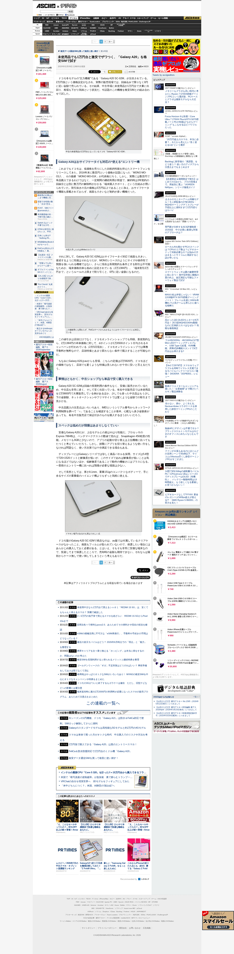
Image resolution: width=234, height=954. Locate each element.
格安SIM (50, 21)
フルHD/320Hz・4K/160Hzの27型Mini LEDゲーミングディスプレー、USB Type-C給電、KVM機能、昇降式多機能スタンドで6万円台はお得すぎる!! (182, 345)
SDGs (118, 21)
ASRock (84, 28)
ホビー (104, 18)
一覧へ (195, 697)
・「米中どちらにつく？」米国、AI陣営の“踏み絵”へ (43, 322)
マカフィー (47, 34)
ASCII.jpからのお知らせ (163, 697)
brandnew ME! (84, 34)
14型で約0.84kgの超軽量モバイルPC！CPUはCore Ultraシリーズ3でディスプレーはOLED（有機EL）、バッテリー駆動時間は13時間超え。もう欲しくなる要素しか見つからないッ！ (182, 478)
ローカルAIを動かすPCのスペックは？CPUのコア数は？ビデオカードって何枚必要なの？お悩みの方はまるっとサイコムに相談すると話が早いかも (182, 252)
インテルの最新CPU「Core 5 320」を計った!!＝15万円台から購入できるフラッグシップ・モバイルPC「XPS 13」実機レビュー (129, 772)
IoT (47, 18)
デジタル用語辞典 (113, 918)
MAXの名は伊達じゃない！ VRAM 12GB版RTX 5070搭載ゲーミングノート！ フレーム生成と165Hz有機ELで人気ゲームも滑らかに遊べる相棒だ (182, 300)
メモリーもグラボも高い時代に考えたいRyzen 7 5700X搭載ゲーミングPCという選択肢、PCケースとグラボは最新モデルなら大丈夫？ (182, 96)
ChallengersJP (144, 21)
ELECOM (46, 28)
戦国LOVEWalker (167, 921)
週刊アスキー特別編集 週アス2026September (44, 347)
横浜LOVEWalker (94, 921)
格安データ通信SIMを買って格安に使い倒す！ (80, 51)
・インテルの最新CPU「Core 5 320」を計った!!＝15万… (43, 297)
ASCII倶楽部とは (46, 337)
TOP (68, 899)
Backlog (111, 31)
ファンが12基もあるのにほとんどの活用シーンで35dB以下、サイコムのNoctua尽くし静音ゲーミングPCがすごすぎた (182, 455)
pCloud (93, 34)
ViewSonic (102, 28)
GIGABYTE (74, 28)
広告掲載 (147, 928)
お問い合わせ (135, 928)
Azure (74, 31)
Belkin (111, 28)
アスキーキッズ (39, 21)
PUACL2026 (133, 21)
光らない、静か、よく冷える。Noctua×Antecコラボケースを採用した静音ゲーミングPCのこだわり (181, 407)
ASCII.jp (45, 6)
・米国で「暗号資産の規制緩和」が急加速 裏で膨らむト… (43, 306)
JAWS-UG (85, 905)
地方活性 (124, 21)
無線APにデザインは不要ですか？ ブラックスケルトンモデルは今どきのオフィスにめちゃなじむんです (183, 432)
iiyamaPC (65, 25)
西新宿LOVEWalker (109, 921)
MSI (93, 25)
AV (119, 18)
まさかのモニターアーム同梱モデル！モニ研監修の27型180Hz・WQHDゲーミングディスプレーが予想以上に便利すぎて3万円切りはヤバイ (182, 205)
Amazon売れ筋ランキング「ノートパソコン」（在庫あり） (43, 46)
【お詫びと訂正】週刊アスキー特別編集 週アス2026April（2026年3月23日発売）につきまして (176, 708)
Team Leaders (112, 915)
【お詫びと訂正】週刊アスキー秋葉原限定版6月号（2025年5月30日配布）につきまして (176, 714)
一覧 (104, 72)
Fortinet (121, 31)
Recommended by (129, 879)
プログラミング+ (108, 21)
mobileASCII (125, 918)
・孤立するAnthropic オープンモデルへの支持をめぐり (44, 330)
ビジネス (55, 18)
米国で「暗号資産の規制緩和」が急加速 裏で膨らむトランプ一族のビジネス (102, 777)
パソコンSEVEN (84, 25)
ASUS (102, 25)
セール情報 (163, 18)
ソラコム (84, 31)
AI (43, 18)
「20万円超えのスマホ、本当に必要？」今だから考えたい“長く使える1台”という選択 (182, 142)
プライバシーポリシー (107, 928)
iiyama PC (108, 902)
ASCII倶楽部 (192, 18)
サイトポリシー (88, 928)
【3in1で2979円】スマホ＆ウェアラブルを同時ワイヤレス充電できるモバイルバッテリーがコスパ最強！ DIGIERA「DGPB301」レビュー (182, 371)
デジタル (67, 5)
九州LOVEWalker (138, 921)
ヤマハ (130, 31)
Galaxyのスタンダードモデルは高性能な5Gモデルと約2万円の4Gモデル (107, 727)
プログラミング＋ (125, 915)
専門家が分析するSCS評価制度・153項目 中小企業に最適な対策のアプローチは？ (181, 230)
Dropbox (93, 31)
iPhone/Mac (85, 18)
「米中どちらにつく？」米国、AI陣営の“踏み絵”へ (88, 785)
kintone (65, 31)
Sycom (74, 25)
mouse (56, 25)
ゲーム (153, 18)
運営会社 (123, 928)
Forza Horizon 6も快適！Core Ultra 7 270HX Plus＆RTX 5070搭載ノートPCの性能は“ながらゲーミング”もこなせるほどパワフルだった (182, 122)
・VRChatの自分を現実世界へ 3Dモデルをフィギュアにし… (44, 314)
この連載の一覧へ (103, 703)
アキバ (125, 18)
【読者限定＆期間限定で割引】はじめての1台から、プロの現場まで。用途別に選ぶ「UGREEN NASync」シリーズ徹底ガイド (182, 183)
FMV (47, 25)
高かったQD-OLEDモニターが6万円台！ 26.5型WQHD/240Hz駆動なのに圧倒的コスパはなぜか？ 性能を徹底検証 (182, 324)
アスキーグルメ (71, 21)
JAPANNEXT (65, 34)
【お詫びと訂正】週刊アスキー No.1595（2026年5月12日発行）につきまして (177, 702)
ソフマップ (75, 34)
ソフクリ (158, 31)
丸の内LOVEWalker (153, 921)
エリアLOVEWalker (79, 921)
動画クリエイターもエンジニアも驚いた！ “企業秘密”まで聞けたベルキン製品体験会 (182, 389)
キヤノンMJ (56, 34)
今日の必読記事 (88, 918)
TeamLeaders (95, 21)
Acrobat (56, 31)
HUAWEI (93, 28)
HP (111, 25)
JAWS (47, 31)
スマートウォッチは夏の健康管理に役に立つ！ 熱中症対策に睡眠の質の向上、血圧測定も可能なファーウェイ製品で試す (182, 276)
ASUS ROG (65, 28)
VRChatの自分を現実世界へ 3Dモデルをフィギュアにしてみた (95, 781)
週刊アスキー (83, 21)
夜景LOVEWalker (124, 921)
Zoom (139, 31)
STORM (155, 902)
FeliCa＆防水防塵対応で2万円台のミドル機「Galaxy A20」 (100, 751)
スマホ (133, 18)
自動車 (96, 18)
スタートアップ (142, 18)
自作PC (113, 18)
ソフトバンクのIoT (148, 31)
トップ (37, 18)
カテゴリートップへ (140, 577)
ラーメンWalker (65, 921)
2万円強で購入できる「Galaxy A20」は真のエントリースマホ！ (103, 744)
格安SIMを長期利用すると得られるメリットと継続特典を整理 (108, 659)
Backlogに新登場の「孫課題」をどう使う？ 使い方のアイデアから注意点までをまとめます (182, 164)
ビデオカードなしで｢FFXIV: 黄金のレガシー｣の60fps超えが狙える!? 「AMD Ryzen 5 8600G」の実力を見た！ (181, 498)
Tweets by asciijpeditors (163, 75)
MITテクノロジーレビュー (140, 918)
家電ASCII (59, 21)
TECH (64, 18)
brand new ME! (129, 908)
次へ (110, 41)
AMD (56, 28)
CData (102, 31)
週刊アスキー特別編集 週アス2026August (44, 381)
